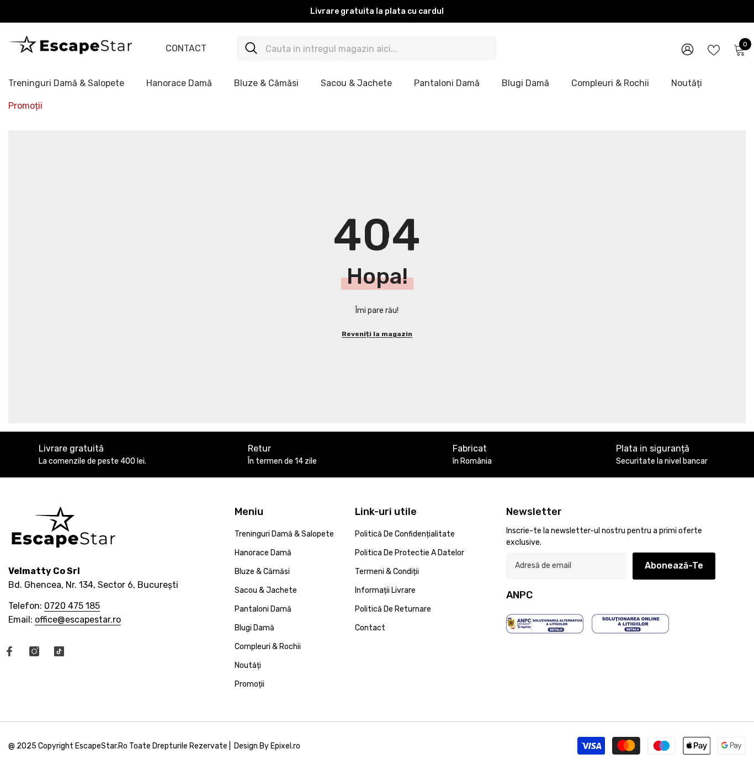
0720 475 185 (72, 606)
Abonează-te (674, 565)
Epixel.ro (285, 746)
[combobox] (376, 48)
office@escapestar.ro (78, 619)
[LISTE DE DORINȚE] (714, 49)
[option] (377, 11)
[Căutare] (366, 48)
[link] (282, 454)
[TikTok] (59, 651)
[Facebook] (9, 651)
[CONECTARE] (687, 49)
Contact (186, 48)
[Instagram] (34, 651)
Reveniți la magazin (377, 334)
